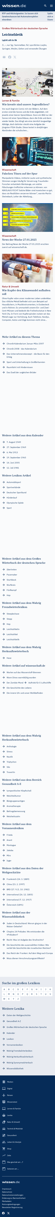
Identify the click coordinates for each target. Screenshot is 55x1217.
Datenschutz (7, 1192)
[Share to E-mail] (4, 57)
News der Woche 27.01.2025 (26, 244)
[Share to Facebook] (9, 57)
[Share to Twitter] (14, 57)
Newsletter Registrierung (12, 1207)
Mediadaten (7, 1201)
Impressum (6, 1189)
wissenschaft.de (19, 247)
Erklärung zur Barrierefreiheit (13, 1198)
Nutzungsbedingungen (11, 1204)
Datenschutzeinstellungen (12, 1195)
